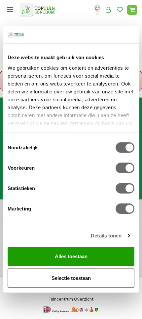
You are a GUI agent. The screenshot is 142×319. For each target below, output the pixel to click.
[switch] (125, 168)
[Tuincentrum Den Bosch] (37, 9)
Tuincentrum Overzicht (71, 299)
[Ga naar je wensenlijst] (121, 10)
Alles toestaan (71, 256)
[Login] (108, 10)
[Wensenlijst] (120, 10)
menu (10, 10)
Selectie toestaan (71, 278)
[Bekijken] (132, 10)
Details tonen (106, 235)
